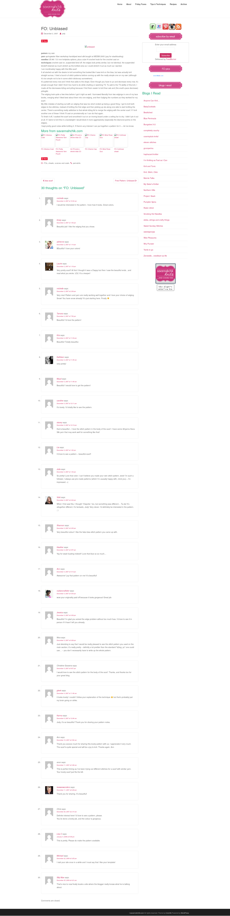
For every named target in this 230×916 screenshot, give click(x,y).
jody (63, 33)
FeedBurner (171, 59)
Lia (58, 447)
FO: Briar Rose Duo (105, 150)
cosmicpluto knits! (151, 136)
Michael (60, 855)
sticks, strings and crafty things (156, 220)
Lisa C (59, 834)
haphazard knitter (151, 154)
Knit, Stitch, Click (151, 172)
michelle (60, 198)
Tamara (60, 313)
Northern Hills (149, 190)
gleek (59, 690)
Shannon (60, 525)
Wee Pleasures (150, 237)
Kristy (59, 220)
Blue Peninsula (150, 118)
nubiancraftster (63, 590)
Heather (60, 547)
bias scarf (48, 180)
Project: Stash (149, 196)
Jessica (60, 612)
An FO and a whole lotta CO (75, 150)
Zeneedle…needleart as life (155, 255)
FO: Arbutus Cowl (47, 149)
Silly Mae (60, 877)
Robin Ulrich (149, 208)
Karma (59, 715)
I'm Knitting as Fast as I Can (155, 160)
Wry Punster (149, 243)
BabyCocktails (149, 106)
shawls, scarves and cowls (58, 163)
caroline (60, 400)
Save (45, 41)
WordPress (185, 913)
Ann (58, 569)
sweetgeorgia (149, 231)
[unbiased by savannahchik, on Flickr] (90, 46)
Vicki (59, 497)
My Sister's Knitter (151, 184)
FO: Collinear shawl (119, 150)
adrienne (60, 241)
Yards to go (148, 249)
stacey (59, 422)
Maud (59, 378)
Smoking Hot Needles (153, 214)
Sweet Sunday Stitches (153, 226)
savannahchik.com (137, 913)
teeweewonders (63, 787)
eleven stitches (150, 142)
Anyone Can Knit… (152, 100)
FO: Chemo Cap (91, 149)
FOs (45, 163)
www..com (158, 75)
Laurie (59, 263)
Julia (59, 469)
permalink (76, 163)
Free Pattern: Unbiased (125, 180)
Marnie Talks (149, 178)
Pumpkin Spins (150, 202)
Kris (58, 335)
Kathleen (60, 357)
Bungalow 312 (150, 124)
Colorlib (168, 913)
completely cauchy (151, 130)
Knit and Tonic (150, 166)
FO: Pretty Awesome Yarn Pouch (61, 151)
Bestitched (148, 112)
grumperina (148, 148)
